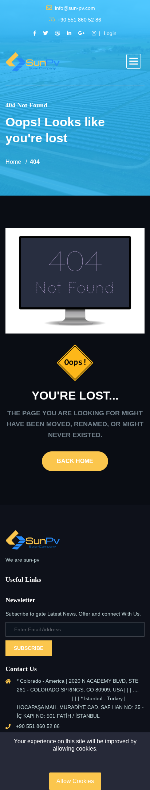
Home (13, 162)
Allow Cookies (75, 781)
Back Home (75, 461)
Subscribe (28, 648)
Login (110, 33)
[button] (133, 61)
